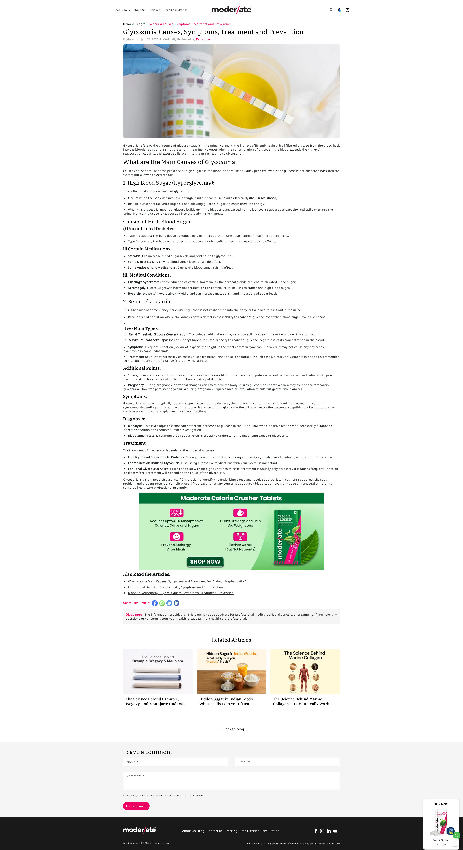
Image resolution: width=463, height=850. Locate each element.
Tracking (231, 831)
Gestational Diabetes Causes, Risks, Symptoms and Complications (176, 587)
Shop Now (120, 10)
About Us (140, 10)
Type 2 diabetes (139, 241)
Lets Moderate (131, 843)
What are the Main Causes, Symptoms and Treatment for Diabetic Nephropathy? (187, 581)
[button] (331, 10)
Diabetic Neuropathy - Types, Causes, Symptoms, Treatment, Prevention (181, 593)
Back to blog (233, 729)
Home (127, 24)
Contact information (329, 843)
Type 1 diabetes (139, 236)
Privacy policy (271, 843)
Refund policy (254, 843)
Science (155, 10)
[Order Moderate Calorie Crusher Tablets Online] (231, 570)
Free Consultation (176, 10)
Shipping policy (308, 843)
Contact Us (215, 831)
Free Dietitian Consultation (259, 831)
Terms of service (289, 843)
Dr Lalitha (203, 39)
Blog (139, 24)
